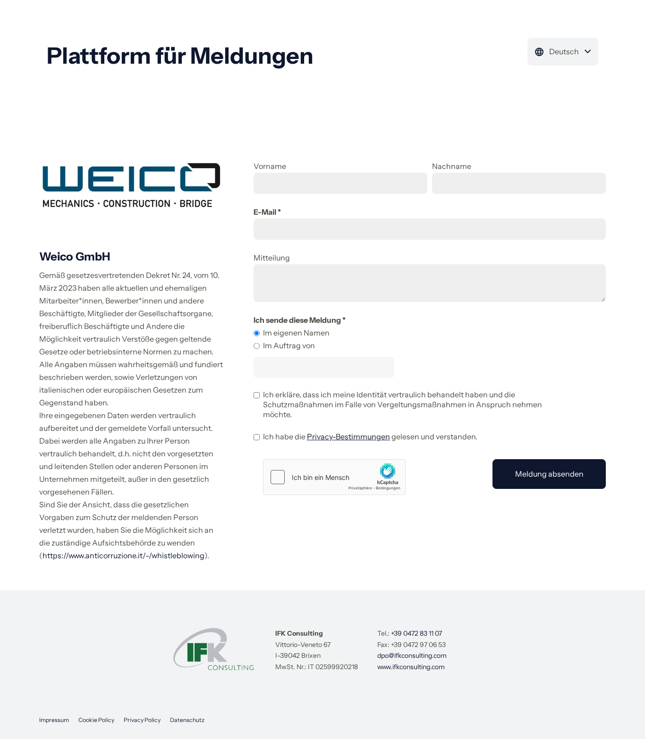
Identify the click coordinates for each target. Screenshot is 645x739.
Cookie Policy (96, 719)
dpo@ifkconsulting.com (412, 655)
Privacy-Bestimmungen (348, 436)
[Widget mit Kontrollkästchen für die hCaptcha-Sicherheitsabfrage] (334, 477)
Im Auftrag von (289, 345)
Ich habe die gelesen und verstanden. (370, 436)
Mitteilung (272, 257)
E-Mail (265, 212)
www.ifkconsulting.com (411, 667)
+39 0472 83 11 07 (416, 633)
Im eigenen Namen (296, 332)
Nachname (451, 166)
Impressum (54, 719)
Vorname (270, 166)
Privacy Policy (142, 719)
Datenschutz (187, 719)
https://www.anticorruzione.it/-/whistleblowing (123, 555)
